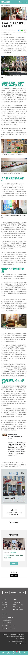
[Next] (24, 550)
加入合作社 (22, 592)
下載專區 (4, 607)
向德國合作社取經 (7, 5)
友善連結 (4, 609)
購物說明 (6, 592)
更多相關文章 (14, 563)
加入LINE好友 (17, 607)
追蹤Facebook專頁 (18, 604)
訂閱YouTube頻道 (18, 609)
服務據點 (14, 592)
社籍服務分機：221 (7, 620)
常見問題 (4, 602)
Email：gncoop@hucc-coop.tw (9, 628)
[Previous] (4, 550)
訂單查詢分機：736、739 (8, 625)
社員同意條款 (13, 634)
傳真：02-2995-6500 (20, 643)
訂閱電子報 (17, 602)
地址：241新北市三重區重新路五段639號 (16, 641)
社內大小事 (13, 552)
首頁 (2, 5)
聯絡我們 (4, 604)
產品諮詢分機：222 (7, 622)
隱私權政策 (4, 634)
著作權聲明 (21, 634)
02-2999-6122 (7, 617)
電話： (4, 617)
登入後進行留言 (14, 575)
